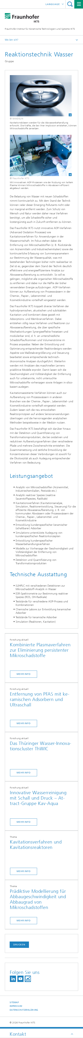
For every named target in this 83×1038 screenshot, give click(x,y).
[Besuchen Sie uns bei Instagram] (28, 979)
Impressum (16, 1006)
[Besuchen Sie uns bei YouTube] (20, 979)
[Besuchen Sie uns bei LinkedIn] (13, 979)
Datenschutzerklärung (24, 1010)
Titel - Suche (70, 4)
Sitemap (14, 1002)
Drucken (19, 944)
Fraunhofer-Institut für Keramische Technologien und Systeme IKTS (40, 29)
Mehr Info (23, 674)
